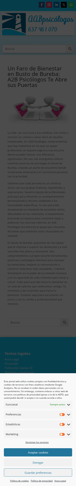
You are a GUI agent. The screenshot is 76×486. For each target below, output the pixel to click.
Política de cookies (19, 480)
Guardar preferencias (38, 472)
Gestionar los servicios (37, 442)
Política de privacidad (42, 480)
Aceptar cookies (38, 452)
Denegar (38, 462)
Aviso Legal (60, 480)
